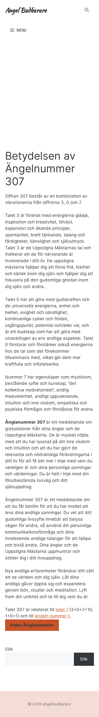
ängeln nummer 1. (53, 615)
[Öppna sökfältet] (87, 10)
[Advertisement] (49, 92)
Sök (9, 649)
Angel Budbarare (26, 10)
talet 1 (62, 609)
